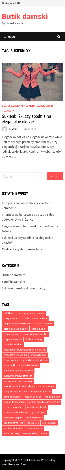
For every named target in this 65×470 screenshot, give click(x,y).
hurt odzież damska (28, 365)
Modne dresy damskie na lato (22, 249)
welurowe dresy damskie (35, 433)
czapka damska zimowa (34, 318)
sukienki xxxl (33, 422)
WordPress (8, 464)
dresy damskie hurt (13, 344)
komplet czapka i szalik (15, 391)
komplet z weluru (12, 396)
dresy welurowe (38, 354)
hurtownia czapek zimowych (18, 370)
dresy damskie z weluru (15, 354)
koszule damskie (33, 396)
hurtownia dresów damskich (18, 375)
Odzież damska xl (12, 105)
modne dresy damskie (14, 402)
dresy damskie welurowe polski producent (25, 349)
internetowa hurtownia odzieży (19, 386)
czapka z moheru (44, 323)
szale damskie (49, 422)
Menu (11, 37)
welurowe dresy (11, 433)
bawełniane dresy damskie (31, 313)
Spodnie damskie (13, 282)
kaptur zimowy (46, 386)
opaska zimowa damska (16, 412)
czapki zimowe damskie (35, 334)
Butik (14, 128)
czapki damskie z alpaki (16, 328)
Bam (24, 464)
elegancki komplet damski (34, 360)
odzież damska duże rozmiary (44, 402)
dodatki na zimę (33, 339)
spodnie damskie (34, 417)
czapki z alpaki (39, 328)
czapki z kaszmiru (13, 339)
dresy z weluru (11, 360)
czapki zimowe (11, 334)
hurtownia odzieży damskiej (18, 381)
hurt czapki (9, 365)
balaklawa (9, 313)
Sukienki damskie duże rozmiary (23, 288)
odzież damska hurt (13, 407)
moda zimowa (52, 396)
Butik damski (25, 16)
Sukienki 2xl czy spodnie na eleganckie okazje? (26, 119)
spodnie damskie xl (13, 422)
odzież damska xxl (36, 407)
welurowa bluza (34, 428)
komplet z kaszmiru (41, 391)
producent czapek (13, 417)
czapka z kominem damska (17, 323)
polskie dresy (38, 412)
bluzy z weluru (11, 318)
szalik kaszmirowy (13, 428)
